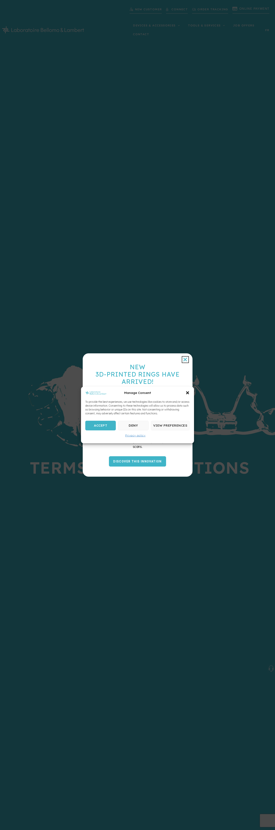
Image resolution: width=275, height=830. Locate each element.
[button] (187, 393)
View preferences (170, 425)
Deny (133, 425)
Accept (100, 425)
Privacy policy (135, 435)
